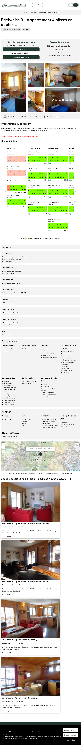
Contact (74, 35)
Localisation (21, 35)
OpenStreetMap (76, 470)
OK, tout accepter (70, 730)
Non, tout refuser (70, 735)
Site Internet (21, 57)
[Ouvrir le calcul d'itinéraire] (3, 451)
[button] (5, 191)
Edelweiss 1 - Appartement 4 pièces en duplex (23, 523)
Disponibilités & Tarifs (49, 35)
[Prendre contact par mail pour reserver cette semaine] (8, 207)
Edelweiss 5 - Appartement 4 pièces (18, 698)
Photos (6, 35)
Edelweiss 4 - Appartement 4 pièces (18, 639)
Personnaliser (70, 740)
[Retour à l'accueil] (14, 5)
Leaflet (68, 470)
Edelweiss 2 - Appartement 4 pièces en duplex (23, 581)
